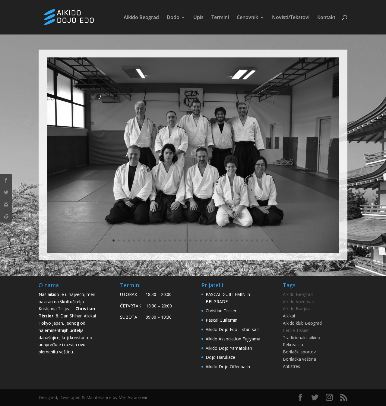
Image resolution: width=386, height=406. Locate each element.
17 (196, 240)
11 (165, 240)
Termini (220, 18)
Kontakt (326, 18)
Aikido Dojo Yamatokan (229, 348)
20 (211, 240)
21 (216, 240)
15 (185, 240)
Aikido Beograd (141, 18)
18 (201, 240)
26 (242, 240)
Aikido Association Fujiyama (233, 339)
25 (237, 240)
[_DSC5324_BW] (193, 252)
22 (221, 240)
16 (190, 240)
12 (170, 240)
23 (226, 240)
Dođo (173, 18)
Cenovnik (247, 18)
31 (267, 240)
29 (257, 240)
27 (247, 240)
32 (272, 240)
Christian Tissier (221, 310)
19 (206, 240)
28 (252, 240)
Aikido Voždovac (299, 301)
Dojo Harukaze (220, 357)
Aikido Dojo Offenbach (228, 366)
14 (180, 240)
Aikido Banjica (296, 308)
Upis (198, 18)
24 (231, 240)
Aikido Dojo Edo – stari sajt (232, 329)
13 (175, 240)
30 (262, 240)
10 (160, 240)
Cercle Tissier (296, 330)
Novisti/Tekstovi (290, 18)
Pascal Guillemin (221, 320)
